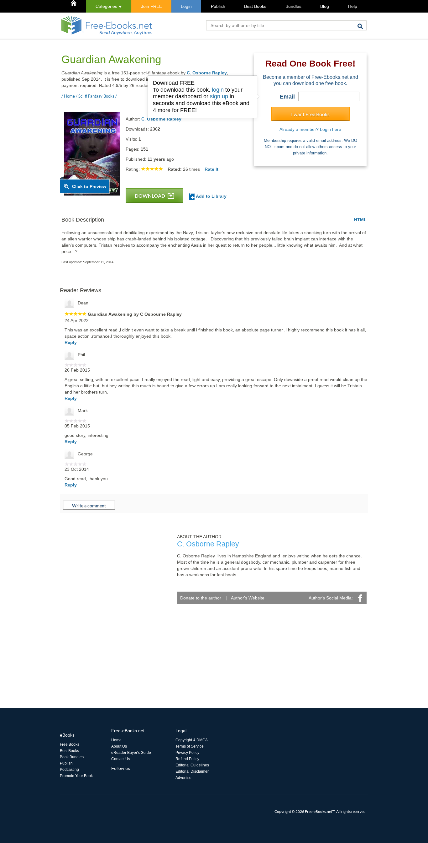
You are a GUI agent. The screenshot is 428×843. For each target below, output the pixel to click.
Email (287, 97)
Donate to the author (200, 597)
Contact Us (120, 759)
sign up (219, 96)
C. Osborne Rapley (207, 72)
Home (116, 740)
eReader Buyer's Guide (131, 752)
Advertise (183, 778)
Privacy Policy (187, 752)
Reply (71, 342)
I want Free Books (310, 114)
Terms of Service (189, 746)
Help (352, 6)
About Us (119, 746)
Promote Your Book (76, 776)
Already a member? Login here (310, 129)
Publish (218, 6)
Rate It (211, 169)
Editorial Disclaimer (192, 771)
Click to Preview (89, 186)
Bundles (293, 6)
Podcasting (69, 769)
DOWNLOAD (150, 196)
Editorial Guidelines (192, 765)
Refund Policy (187, 759)
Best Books (255, 6)
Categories (107, 6)
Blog (324, 6)
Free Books (69, 744)
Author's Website (247, 597)
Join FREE (151, 6)
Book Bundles (72, 757)
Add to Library (211, 196)
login (218, 90)
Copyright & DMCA (191, 740)
